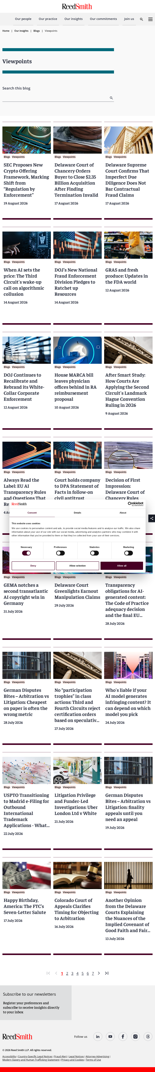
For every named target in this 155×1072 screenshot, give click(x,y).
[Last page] (107, 973)
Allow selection (77, 565)
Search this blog (16, 88)
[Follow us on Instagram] (135, 1036)
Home (5, 30)
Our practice (48, 19)
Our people (23, 19)
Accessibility (9, 1056)
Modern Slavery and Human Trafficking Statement (30, 1059)
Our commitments (103, 19)
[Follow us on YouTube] (110, 1036)
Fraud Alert (60, 1056)
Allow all (121, 565)
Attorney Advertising (97, 1056)
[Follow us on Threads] (148, 1036)
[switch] (60, 553)
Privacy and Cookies (72, 1059)
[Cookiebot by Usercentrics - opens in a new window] (130, 504)
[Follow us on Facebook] (123, 1036)
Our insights (73, 19)
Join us (129, 19)
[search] (111, 98)
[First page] (48, 973)
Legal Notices (76, 1056)
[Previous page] (56, 973)
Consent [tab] (32, 512)
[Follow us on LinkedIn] (97, 1036)
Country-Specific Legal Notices (35, 1056)
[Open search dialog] (141, 19)
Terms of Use (93, 1059)
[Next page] (99, 973)
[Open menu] (150, 19)
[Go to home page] (77, 6)
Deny (33, 565)
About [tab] (123, 512)
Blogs (36, 30)
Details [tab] (77, 512)
